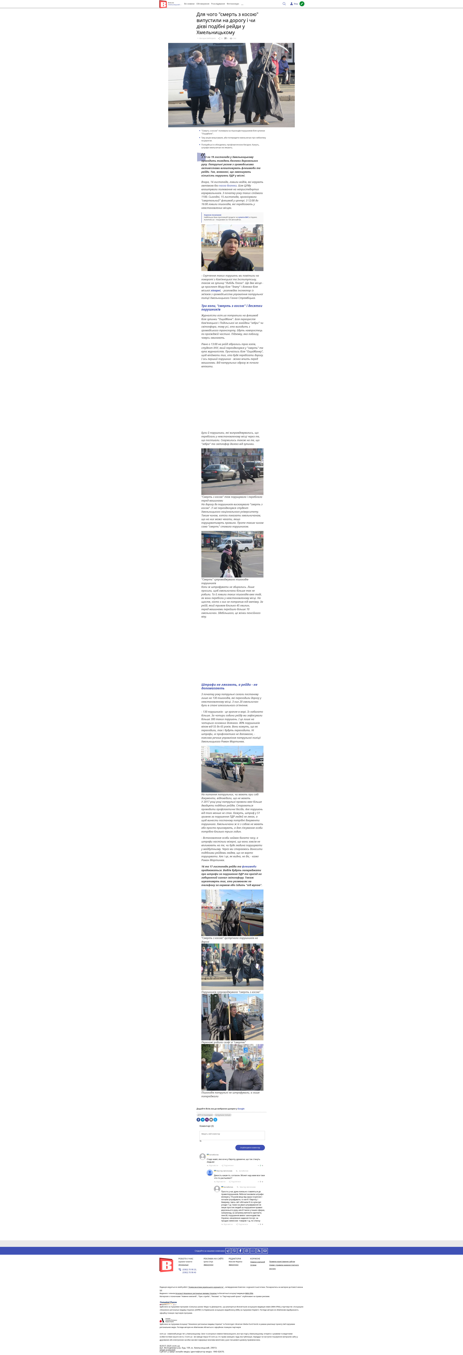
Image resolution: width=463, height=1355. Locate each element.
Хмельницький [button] (174, 5)
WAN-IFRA (249, 1293)
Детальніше (183, 1265)
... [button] (242, 4)
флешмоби (249, 866)
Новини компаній (257, 1262)
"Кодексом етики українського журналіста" (206, 1287)
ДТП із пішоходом (205, 1115)
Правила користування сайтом (282, 1261)
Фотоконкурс (233, 3)
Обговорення (202, 3)
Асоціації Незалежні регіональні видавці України (196, 1293)
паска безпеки (228, 185)
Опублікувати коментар (250, 1147)
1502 (233, 38)
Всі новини (189, 3)
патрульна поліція (223, 1115)
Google (241, 1108)
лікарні (216, 290)
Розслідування (218, 3)
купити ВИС (243, 217)
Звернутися (208, 1265)
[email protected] (167, 1350)
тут (161, 1290)
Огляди (253, 1265)
